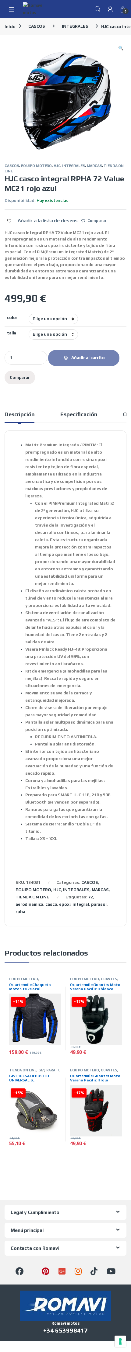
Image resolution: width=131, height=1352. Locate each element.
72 (90, 896)
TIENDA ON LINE (32, 896)
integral (81, 904)
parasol (99, 904)
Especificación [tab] (78, 414)
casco (51, 904)
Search (97, 9)
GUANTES (109, 979)
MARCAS (94, 166)
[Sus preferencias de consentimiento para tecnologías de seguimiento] (120, 1341)
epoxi (64, 904)
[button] (120, 48)
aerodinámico (29, 904)
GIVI (41, 1070)
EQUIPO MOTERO (36, 166)
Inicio (10, 26)
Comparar (97, 220)
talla (11, 332)
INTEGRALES (75, 26)
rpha (20, 911)
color (12, 317)
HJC (57, 166)
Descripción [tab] (19, 414)
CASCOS (36, 26)
